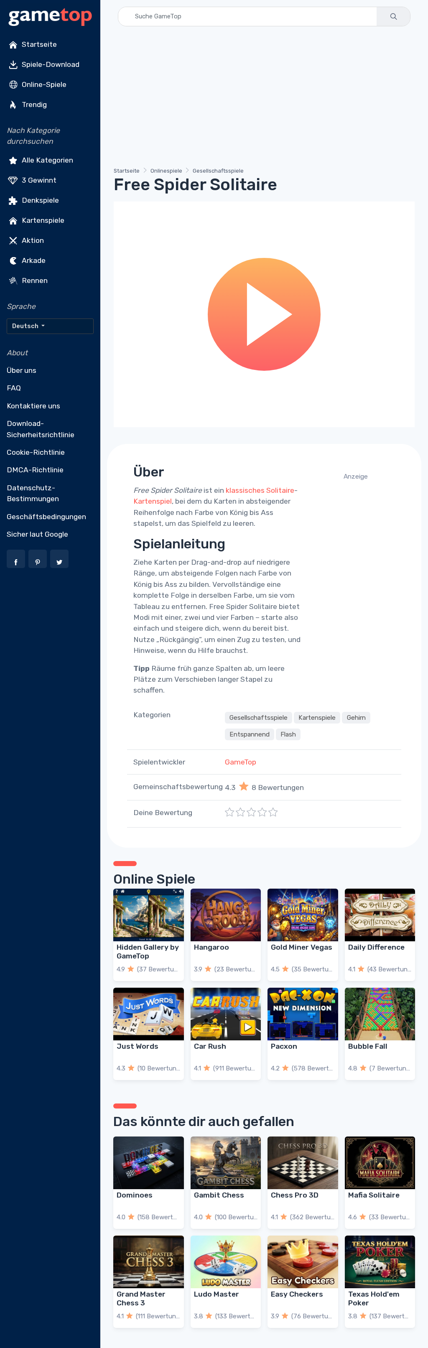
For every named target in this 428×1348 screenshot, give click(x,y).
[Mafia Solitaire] (380, 1162)
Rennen (34, 280)
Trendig (33, 104)
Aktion (32, 240)
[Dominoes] (148, 1162)
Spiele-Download (49, 64)
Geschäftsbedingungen (46, 516)
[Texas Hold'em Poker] (380, 1262)
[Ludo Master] (226, 1262)
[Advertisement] (264, 98)
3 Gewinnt (38, 180)
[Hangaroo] (226, 915)
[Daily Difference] (380, 915)
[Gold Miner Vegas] (303, 915)
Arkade (33, 260)
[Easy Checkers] (303, 1262)
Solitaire (280, 490)
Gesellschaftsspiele (218, 171)
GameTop (240, 762)
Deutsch (26, 326)
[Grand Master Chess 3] (148, 1262)
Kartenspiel (152, 501)
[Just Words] (148, 1014)
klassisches (245, 490)
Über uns (21, 370)
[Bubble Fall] (380, 1014)
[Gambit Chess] (226, 1162)
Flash (288, 734)
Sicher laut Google (37, 534)
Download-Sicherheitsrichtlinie (40, 428)
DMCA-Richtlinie (35, 470)
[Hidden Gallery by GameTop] (148, 915)
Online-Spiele (43, 84)
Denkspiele (39, 200)
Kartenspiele (42, 220)
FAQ (14, 388)
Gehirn (356, 717)
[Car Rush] (226, 1014)
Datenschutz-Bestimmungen (33, 493)
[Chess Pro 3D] (303, 1162)
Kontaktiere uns (33, 406)
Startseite (38, 44)
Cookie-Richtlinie (36, 452)
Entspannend (249, 734)
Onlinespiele (166, 171)
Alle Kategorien (46, 159)
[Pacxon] (303, 1014)
